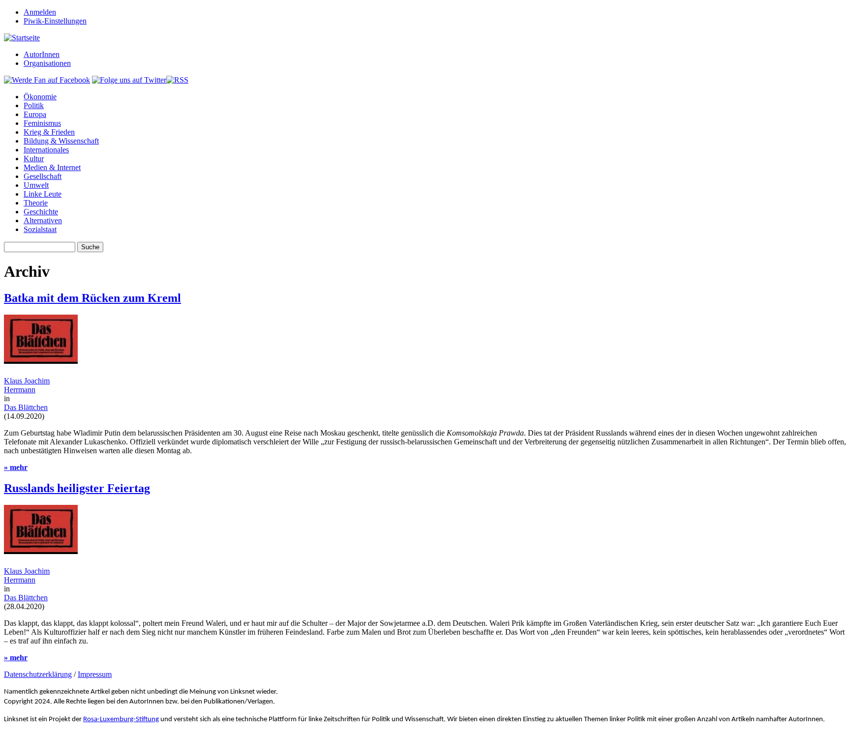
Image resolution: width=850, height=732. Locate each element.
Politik (34, 105)
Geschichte (41, 211)
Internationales (46, 150)
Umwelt (36, 185)
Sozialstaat (40, 229)
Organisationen (47, 63)
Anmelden (40, 12)
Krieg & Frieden (49, 132)
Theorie (36, 203)
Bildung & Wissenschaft (61, 141)
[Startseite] (22, 37)
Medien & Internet (52, 167)
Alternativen (43, 220)
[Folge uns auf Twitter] (129, 80)
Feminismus (42, 123)
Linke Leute (42, 194)
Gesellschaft (42, 176)
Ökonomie (40, 96)
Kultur (34, 158)
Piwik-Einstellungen (55, 21)
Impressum (95, 674)
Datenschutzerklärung (38, 674)
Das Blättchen (26, 407)
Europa (35, 114)
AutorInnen (42, 54)
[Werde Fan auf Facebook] (47, 80)
